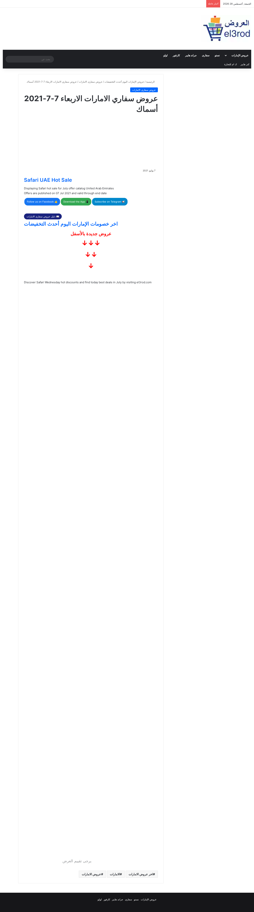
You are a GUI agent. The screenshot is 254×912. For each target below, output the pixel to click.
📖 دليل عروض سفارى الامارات (43, 216)
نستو (217, 55)
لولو (165, 55)
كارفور (176, 55)
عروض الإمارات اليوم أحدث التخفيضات (124, 81)
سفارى (206, 55)
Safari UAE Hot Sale (48, 180)
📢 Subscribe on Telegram (110, 201)
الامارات (115, 874)
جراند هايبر (191, 55)
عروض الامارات (91, 874)
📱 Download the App (76, 201)
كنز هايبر (245, 64)
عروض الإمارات (240, 55)
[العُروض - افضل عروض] (226, 28)
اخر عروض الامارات (141, 874)
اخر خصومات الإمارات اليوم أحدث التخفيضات (71, 224)
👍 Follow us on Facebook (42, 201)
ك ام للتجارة (230, 64)
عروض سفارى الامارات (90, 81)
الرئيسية (150, 81)
